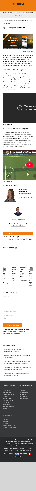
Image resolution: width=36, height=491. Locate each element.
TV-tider (5, 396)
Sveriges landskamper (9, 427)
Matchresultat (7, 392)
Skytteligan (6, 402)
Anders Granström (9, 27)
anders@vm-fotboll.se (18, 226)
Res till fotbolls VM (8, 406)
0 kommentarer (11, 29)
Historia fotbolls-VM (9, 425)
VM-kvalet (6, 408)
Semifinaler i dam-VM (23, 269)
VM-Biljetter (6, 404)
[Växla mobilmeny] (32, 8)
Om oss (5, 419)
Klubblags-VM (23, 398)
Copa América (23, 392)
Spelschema (6, 390)
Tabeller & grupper (8, 394)
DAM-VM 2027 (23, 390)
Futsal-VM (22, 394)
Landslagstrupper (8, 400)
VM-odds (5, 421)
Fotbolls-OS (23, 396)
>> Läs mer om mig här (26, 197)
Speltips (5, 423)
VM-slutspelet (7, 398)
